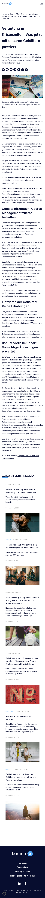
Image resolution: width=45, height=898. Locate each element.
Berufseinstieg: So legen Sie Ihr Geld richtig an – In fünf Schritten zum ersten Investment (22, 600)
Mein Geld (20, 14)
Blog (11, 14)
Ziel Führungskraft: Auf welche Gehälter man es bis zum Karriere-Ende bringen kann (21, 777)
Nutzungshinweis (22, 871)
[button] (4, 893)
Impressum (22, 863)
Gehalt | (9, 540)
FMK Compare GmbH (22, 892)
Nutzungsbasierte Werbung (22, 876)
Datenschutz (22, 867)
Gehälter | (10, 712)
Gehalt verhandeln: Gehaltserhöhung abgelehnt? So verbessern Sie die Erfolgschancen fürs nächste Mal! (22, 661)
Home (4, 14)
